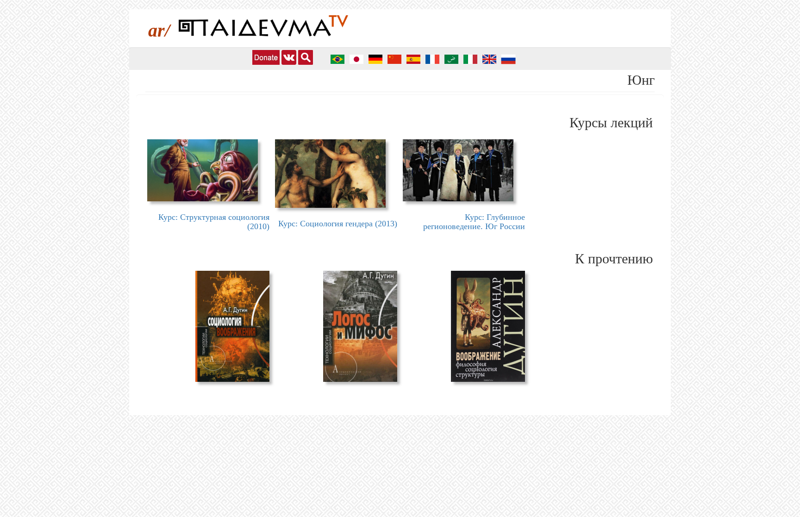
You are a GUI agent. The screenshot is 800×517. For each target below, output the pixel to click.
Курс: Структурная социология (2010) (213, 221)
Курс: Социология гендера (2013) (337, 223)
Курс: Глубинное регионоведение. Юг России (474, 221)
